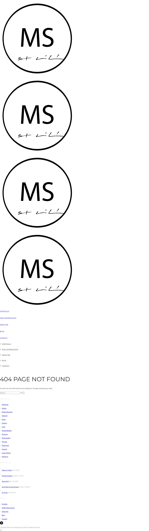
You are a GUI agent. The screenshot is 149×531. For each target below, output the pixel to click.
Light (3, 427)
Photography (6, 438)
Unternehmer (6, 453)
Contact (3, 338)
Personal (5, 434)
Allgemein (5, 404)
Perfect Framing (7, 476)
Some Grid (5, 481)
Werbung (5, 457)
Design (4, 408)
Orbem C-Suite (7, 470)
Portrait (4, 442)
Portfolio (4, 311)
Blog (2, 331)
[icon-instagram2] (1, 522)
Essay (4, 419)
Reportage (5, 445)
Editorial (4, 416)
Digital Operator (7, 412)
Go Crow (5, 492)
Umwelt (4, 449)
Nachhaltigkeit (7, 430)
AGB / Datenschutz (8, 318)
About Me (4, 324)
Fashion (4, 423)
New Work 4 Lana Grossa (10, 487)
